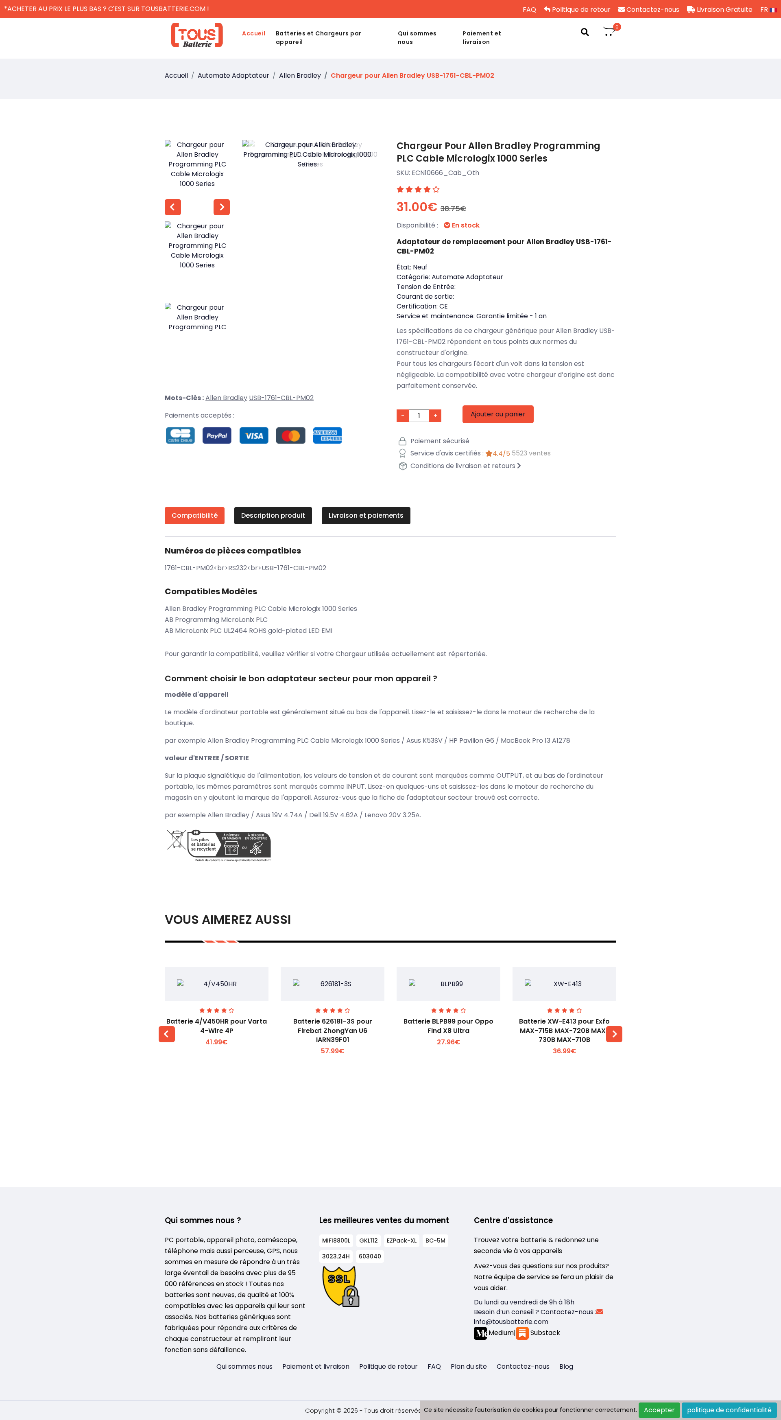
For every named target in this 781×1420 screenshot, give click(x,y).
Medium (500, 1332)
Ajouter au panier (498, 414)
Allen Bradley (300, 75)
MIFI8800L (336, 1240)
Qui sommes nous (417, 37)
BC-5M (435, 1240)
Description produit (273, 515)
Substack (544, 1332)
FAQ (528, 9)
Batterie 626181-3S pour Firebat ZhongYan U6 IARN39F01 (332, 1030)
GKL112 (368, 1240)
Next (222, 207)
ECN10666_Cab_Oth (445, 172)
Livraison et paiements (366, 515)
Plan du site (469, 1366)
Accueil (254, 33)
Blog (566, 1366)
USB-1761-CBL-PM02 (281, 398)
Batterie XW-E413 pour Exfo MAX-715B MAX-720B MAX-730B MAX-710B (564, 1030)
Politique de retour (580, 9)
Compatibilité (195, 515)
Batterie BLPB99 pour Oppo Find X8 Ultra (448, 1026)
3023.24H (336, 1256)
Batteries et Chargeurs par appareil (319, 37)
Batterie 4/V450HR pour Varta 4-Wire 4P (216, 1026)
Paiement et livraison (482, 37)
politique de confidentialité (729, 1410)
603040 (370, 1256)
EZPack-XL (402, 1240)
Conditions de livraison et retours (463, 465)
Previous (173, 207)
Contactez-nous (652, 9)
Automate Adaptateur (233, 75)
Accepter (659, 1410)
